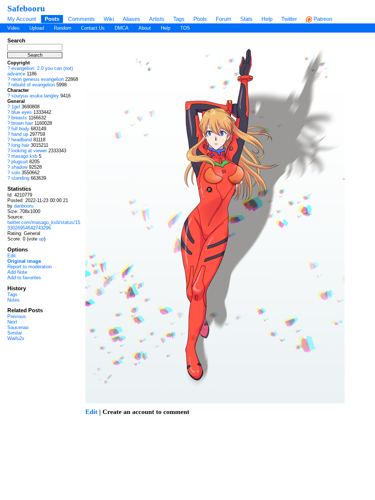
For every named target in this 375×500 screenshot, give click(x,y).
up (41, 239)
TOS (185, 28)
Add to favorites (24, 277)
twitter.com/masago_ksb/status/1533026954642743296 (43, 225)
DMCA (122, 28)
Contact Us (93, 28)
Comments (81, 19)
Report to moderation (29, 266)
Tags (179, 19)
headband (21, 139)
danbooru (23, 206)
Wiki (109, 19)
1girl (15, 106)
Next (12, 322)
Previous (16, 316)
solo (15, 172)
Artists (156, 19)
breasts (19, 117)
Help (266, 19)
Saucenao (18, 327)
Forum (223, 19)
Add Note (17, 272)
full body (20, 128)
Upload (36, 28)
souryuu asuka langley (35, 95)
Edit (11, 255)
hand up (19, 134)
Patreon (322, 19)
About (144, 28)
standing (20, 178)
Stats (246, 19)
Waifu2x (16, 338)
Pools (200, 19)
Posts (52, 19)
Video (13, 28)
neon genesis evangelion (37, 79)
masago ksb (24, 156)
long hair (20, 145)
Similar (14, 333)
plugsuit (19, 161)
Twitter (289, 19)
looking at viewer (29, 150)
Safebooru (26, 8)
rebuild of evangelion (33, 84)
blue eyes (21, 112)
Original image (24, 261)
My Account (21, 19)
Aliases (131, 19)
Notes (13, 300)
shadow (19, 167)
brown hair (22, 123)
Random (62, 28)
